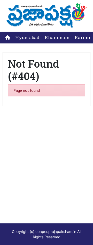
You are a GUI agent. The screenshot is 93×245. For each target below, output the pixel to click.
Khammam (57, 37)
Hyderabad (27, 37)
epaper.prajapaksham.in (55, 231)
